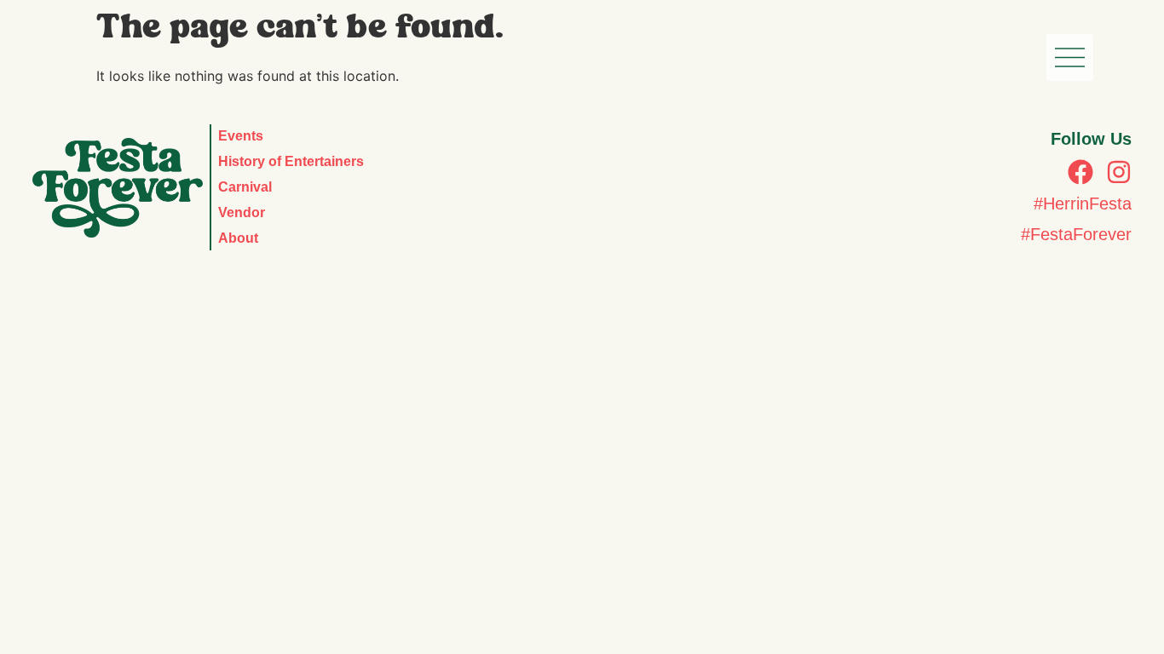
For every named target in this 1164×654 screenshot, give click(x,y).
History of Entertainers (291, 161)
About (238, 238)
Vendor (241, 212)
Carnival (245, 187)
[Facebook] (1080, 172)
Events (240, 136)
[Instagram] (1119, 172)
